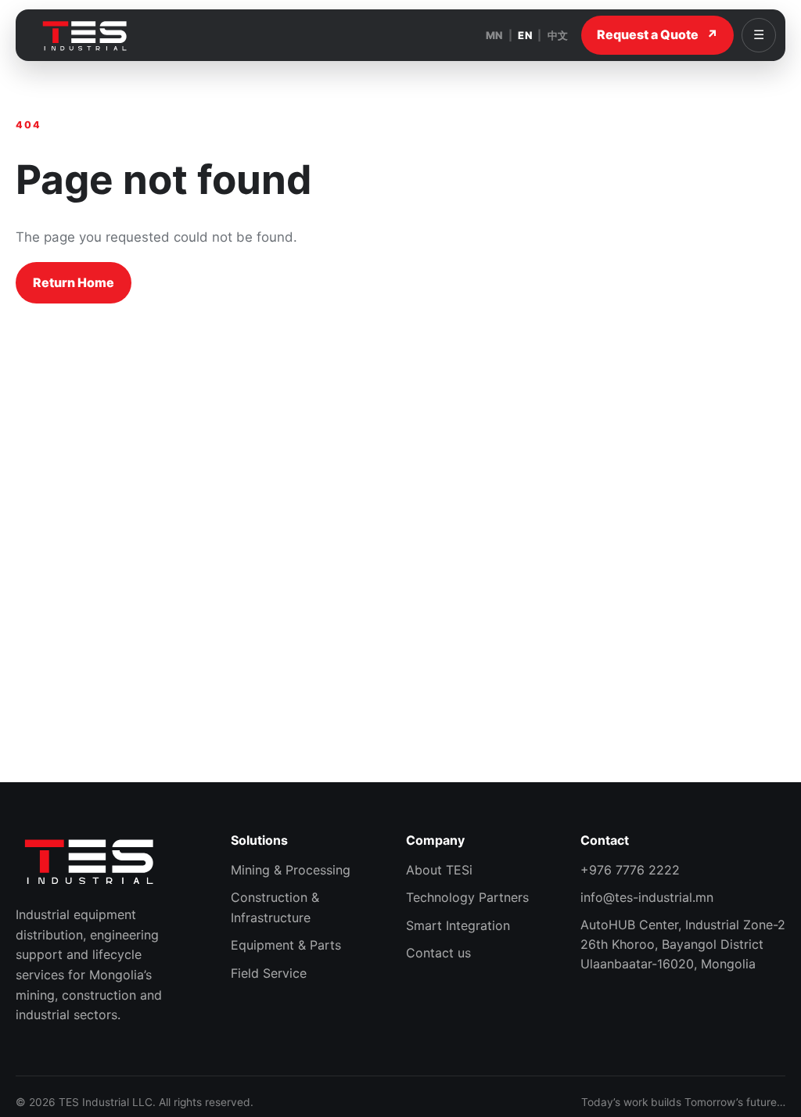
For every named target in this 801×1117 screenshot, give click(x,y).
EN (525, 35)
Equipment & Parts (286, 945)
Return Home (73, 282)
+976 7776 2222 (630, 870)
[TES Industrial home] (85, 35)
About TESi (439, 870)
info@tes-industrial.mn (646, 897)
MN (494, 35)
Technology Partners (467, 897)
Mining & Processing (290, 870)
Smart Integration (458, 925)
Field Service (269, 973)
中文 (558, 35)
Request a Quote (657, 34)
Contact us (438, 953)
